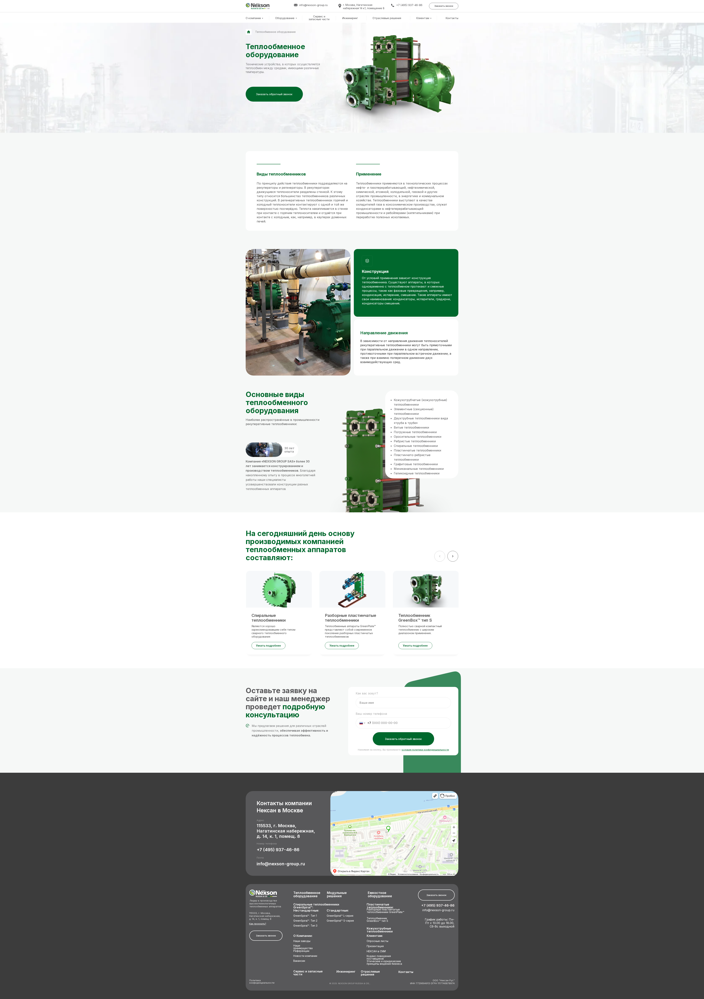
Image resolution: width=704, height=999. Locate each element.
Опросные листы (377, 941)
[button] (443, 6)
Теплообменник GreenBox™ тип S (377, 919)
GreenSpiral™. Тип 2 (305, 920)
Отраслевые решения (387, 18)
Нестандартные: (306, 910)
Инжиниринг (350, 18)
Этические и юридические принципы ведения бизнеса (384, 962)
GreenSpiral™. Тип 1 (305, 915)
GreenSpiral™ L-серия (340, 915)
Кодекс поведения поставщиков (379, 957)
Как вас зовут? (367, 693)
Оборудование (284, 18)
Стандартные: (338, 910)
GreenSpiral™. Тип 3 (305, 925)
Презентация (375, 946)
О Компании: (302, 935)
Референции (301, 951)
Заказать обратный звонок (403, 738)
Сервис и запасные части (319, 18)
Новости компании (305, 956)
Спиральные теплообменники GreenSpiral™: (316, 906)
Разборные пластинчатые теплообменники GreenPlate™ (385, 911)
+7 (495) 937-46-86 (409, 5)
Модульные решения (337, 894)
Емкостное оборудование (380, 894)
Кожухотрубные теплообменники (380, 930)
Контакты (451, 18)
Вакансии (299, 961)
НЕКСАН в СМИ (376, 951)
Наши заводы (301, 941)
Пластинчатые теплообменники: (380, 906)
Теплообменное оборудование (306, 894)
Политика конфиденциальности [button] (261, 981)
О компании (253, 18)
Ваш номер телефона (371, 714)
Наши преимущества (303, 947)
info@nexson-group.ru (281, 863)
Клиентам (422, 18)
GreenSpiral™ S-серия (340, 920)
